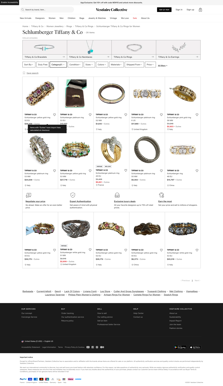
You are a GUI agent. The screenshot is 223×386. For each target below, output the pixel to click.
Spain (60, 382)
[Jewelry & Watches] (108, 18)
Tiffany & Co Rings (84, 26)
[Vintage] (119, 18)
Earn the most (165, 201)
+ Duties (36, 123)
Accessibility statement (30, 347)
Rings (69, 26)
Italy (64, 382)
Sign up (190, 9)
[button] (200, 9)
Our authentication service (72, 317)
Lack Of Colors (72, 291)
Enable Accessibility (9, 2)
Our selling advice (105, 317)
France (22, 382)
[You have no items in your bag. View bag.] (200, 9)
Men (62, 18)
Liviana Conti (90, 291)
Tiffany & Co (37, 26)
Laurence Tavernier (55, 294)
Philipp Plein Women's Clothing (84, 294)
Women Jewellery (54, 26)
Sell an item (164, 9)
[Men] (66, 18)
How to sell (102, 313)
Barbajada (28, 291)
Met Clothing (176, 291)
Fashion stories (175, 328)
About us (173, 313)
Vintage (113, 18)
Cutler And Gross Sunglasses (129, 291)
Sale (135, 18)
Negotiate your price (35, 201)
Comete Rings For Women (146, 294)
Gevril (58, 291)
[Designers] (47, 18)
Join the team (175, 324)
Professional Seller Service (108, 324)
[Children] (77, 18)
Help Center (138, 313)
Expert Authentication (80, 201)
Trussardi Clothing (156, 291)
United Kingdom (31, 382)
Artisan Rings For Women (117, 294)
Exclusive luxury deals (125, 201)
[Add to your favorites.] (54, 114)
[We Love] (131, 18)
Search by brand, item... (35, 9)
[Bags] (86, 18)
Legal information (49, 347)
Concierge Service (29, 317)
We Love (125, 18)
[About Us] (151, 18)
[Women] (58, 18)
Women (52, 18)
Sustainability (175, 317)
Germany (53, 382)
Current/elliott (44, 291)
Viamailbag (192, 291)
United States (43, 382)
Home (25, 26)
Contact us (138, 317)
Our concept (26, 313)
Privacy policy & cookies (74, 347)
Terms (60, 347)
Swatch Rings (171, 294)
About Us (145, 18)
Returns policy (67, 320)
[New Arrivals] (33, 18)
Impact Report (175, 320)
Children (71, 18)
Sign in (179, 9)
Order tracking (67, 313)
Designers (40, 18)
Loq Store (105, 291)
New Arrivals (25, 18)
